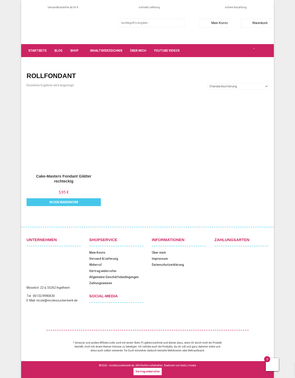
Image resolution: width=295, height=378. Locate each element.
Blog (58, 50)
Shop (74, 50)
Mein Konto (219, 23)
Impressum (160, 258)
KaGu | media (188, 365)
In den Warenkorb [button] (63, 202)
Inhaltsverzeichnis (106, 50)
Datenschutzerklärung (168, 264)
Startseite (37, 50)
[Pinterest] (244, 50)
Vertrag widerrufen (102, 271)
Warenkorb (260, 23)
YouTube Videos (166, 50)
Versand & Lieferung (103, 258)
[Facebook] (230, 50)
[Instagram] (239, 50)
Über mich (138, 50)
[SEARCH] (180, 23)
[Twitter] (234, 50)
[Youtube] (249, 50)
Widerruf (95, 264)
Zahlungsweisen (100, 283)
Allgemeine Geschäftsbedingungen (114, 277)
